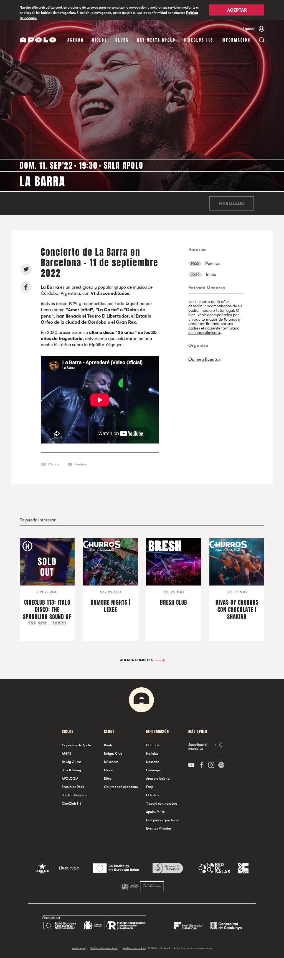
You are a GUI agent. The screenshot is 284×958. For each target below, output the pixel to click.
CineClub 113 (198, 40)
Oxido (108, 770)
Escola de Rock (73, 787)
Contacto (153, 745)
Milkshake (111, 762)
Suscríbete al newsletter (197, 747)
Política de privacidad (104, 948)
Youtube (80, 464)
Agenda (75, 40)
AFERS (66, 754)
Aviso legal (78, 948)
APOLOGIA (70, 778)
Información (236, 40)
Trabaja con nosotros (161, 803)
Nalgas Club (113, 754)
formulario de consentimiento (213, 330)
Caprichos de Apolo (76, 745)
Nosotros (152, 762)
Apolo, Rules (155, 812)
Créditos (152, 795)
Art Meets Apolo (156, 40)
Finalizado (232, 203)
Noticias (152, 754)
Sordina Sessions (74, 795)
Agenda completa (137, 660)
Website (53, 464)
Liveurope (153, 770)
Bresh (108, 745)
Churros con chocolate (121, 787)
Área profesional (158, 778)
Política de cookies (134, 948)
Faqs (149, 787)
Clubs (122, 40)
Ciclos (99, 40)
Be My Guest (71, 762)
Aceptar (237, 10)
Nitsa (107, 778)
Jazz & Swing (71, 770)
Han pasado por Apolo (162, 820)
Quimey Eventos (204, 359)
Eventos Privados (158, 828)
